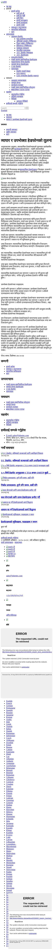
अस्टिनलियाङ (11, 615)
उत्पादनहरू (10, 34)
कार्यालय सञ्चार (17, 85)
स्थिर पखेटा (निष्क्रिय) (24, 43)
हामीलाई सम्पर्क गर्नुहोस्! (9, 538)
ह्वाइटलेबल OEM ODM (20, 89)
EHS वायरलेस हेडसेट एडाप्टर (27, 76)
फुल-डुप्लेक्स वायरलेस (24, 39)
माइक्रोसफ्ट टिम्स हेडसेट (20, 62)
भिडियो (13, 99)
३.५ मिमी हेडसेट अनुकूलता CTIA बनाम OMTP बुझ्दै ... (26, 472)
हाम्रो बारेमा (15, 11)
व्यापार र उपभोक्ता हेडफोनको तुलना (19, 119)
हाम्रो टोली (20, 25)
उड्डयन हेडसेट (17, 36)
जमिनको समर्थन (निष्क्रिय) (26, 41)
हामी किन (19, 18)
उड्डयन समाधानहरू (18, 80)
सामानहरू (15, 69)
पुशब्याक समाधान (22, 48)
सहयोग (8, 92)
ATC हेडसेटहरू (22, 55)
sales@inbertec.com (14, 576)
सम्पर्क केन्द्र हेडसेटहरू (20, 64)
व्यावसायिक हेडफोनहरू (28, 169)
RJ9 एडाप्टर (20, 73)
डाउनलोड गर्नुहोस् (17, 94)
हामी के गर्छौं (20, 16)
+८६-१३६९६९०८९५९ (14, 595)
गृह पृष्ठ (8, 6)
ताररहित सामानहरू (23, 50)
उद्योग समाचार (11, 132)
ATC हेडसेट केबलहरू (24, 53)
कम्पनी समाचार (11, 129)
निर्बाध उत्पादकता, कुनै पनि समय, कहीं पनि (19, 485)
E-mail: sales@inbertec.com (17, 435)
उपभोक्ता (18, 149)
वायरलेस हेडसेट (17, 57)
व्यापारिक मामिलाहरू (18, 29)
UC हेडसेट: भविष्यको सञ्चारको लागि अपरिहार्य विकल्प (24, 460)
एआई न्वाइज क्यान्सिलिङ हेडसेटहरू (24, 59)
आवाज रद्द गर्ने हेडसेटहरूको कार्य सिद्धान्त (18, 509)
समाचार (9, 117)
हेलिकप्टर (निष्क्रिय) (24, 46)
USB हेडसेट (16, 66)
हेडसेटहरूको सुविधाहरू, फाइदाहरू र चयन (19, 521)
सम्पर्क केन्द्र (16, 83)
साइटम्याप (18, 542)
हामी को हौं (20, 13)
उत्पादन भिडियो (22, 101)
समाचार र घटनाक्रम (18, 27)
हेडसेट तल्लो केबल (23, 71)
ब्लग (12, 32)
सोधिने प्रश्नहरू (17, 96)
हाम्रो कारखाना (22, 20)
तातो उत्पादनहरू (7, 542)
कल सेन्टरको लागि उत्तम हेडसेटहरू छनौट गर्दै (20, 497)
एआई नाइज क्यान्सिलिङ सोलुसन (23, 87)
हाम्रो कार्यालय (21, 23)
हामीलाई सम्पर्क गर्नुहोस (14, 103)
